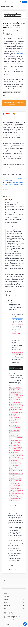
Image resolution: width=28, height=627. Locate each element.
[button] (7, 30)
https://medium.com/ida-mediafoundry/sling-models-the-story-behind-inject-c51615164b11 (13, 184)
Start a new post (12, 104)
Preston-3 (8, 33)
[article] (14, 155)
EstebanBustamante (10, 113)
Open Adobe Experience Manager (13, 15)
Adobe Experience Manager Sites (7, 6)
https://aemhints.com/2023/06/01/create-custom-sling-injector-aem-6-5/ (17, 319)
